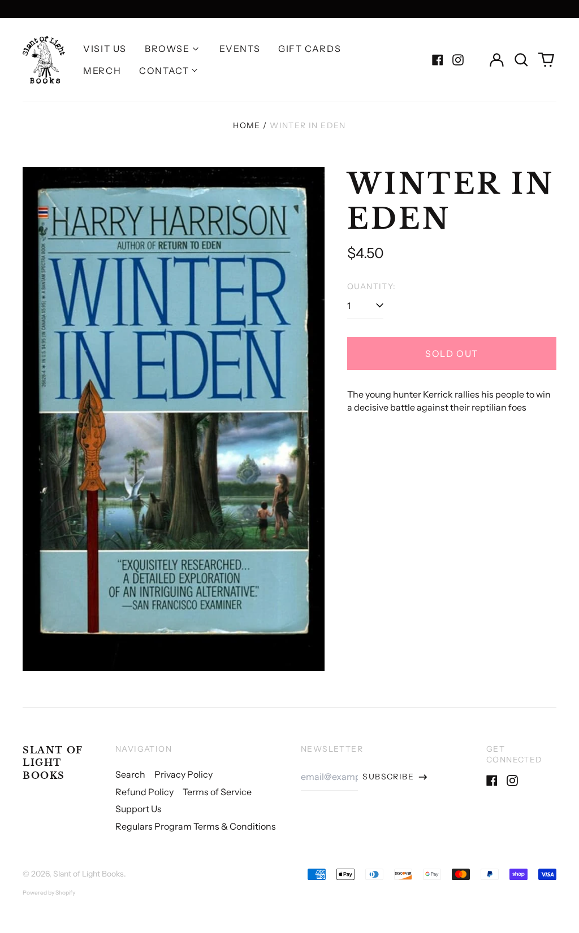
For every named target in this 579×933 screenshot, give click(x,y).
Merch (102, 70)
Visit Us (105, 48)
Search (130, 774)
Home (247, 125)
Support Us (138, 808)
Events (240, 48)
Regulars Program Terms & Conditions (195, 826)
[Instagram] (458, 60)
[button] (521, 60)
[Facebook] (437, 60)
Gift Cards (309, 48)
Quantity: (371, 286)
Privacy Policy (183, 774)
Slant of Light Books (53, 762)
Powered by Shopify (49, 892)
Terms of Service (217, 791)
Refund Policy (144, 791)
